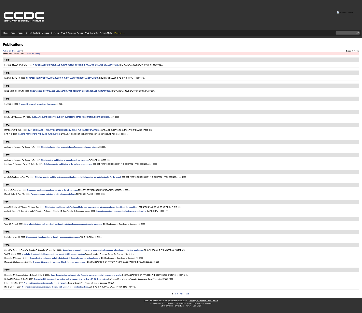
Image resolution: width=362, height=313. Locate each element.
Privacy (188, 306)
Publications (119, 32)
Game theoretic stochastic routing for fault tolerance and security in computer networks (85, 275)
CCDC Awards (91, 32)
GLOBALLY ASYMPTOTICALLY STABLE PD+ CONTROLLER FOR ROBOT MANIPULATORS (62, 78)
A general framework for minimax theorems (36, 104)
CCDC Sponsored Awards (72, 32)
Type (14, 51)
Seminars (55, 32)
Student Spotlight (33, 32)
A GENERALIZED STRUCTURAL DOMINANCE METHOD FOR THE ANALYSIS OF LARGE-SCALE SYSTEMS (75, 65)
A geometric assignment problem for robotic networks (45, 283)
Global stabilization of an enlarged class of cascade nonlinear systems (69, 147)
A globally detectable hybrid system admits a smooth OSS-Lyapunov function (53, 254)
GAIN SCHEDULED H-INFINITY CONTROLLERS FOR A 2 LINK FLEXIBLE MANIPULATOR (63, 130)
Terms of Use (179, 306)
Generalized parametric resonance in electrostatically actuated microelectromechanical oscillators (102, 250)
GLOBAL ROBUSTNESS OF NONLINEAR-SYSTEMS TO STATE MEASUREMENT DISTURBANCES (70, 117)
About (13, 32)
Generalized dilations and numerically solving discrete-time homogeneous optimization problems (63, 224)
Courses (45, 32)
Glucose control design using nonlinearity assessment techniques (52, 237)
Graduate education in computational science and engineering (121, 211)
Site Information (167, 306)
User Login (197, 306)
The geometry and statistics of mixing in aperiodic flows (53, 194)
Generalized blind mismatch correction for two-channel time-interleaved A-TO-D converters (70, 279)
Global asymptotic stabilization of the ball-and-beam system (68, 164)
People (20, 32)
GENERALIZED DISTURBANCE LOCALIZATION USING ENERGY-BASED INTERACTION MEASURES (70, 91)
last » (188, 293)
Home (5, 32)
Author (5, 51)
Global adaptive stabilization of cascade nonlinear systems (64, 160)
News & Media (106, 32)
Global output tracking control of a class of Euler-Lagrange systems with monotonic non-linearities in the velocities (91, 207)
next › (182, 293)
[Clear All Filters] (33, 53)
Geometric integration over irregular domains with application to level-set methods (55, 287)
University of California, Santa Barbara (203, 300)
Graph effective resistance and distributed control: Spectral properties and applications (65, 258)
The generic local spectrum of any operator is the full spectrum (52, 190)
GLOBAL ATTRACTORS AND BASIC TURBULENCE (39, 134)
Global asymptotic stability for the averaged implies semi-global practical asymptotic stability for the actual (78, 177)
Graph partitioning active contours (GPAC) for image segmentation (59, 262)
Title (10, 51)
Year (19, 51)
